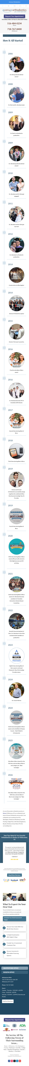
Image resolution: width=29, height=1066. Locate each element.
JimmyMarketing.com (17, 1056)
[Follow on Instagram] (12, 1061)
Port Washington (20, 1046)
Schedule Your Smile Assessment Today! (13, 919)
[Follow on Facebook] (9, 1061)
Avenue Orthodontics (14, 2)
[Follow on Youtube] (20, 1061)
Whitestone (12, 1046)
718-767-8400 (14, 29)
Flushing (6, 1047)
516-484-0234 (14, 23)
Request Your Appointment (14, 16)
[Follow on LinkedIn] (17, 1061)
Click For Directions (8, 1001)
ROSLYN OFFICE (8, 972)
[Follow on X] (14, 1061)
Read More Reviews (14, 875)
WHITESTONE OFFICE (10, 968)
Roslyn (4, 813)
